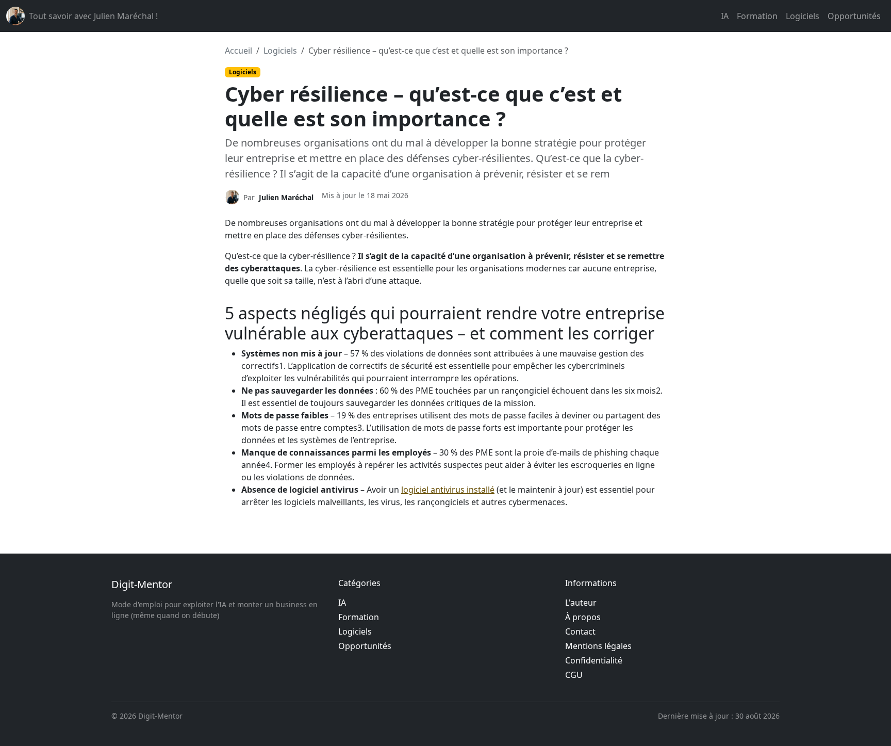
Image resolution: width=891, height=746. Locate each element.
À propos (583, 617)
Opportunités (854, 16)
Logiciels (802, 16)
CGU (574, 674)
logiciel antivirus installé (447, 489)
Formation (757, 16)
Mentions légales (598, 646)
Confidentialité (593, 660)
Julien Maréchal (286, 197)
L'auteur (581, 602)
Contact (580, 631)
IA (725, 16)
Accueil (238, 50)
